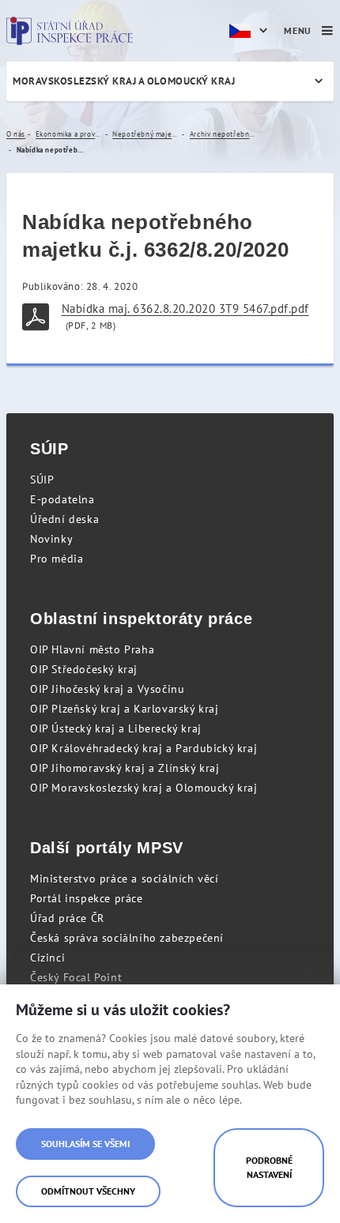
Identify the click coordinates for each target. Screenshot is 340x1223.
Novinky (51, 539)
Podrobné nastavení (269, 1167)
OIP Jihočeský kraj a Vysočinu (107, 689)
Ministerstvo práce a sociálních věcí (124, 878)
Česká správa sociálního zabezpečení (127, 938)
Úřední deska (64, 519)
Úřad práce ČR (67, 918)
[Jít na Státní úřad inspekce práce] (69, 31)
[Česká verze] (250, 31)
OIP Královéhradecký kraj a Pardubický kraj (143, 748)
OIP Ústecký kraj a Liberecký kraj (116, 728)
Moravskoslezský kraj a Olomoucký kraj (124, 81)
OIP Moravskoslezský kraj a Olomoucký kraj (144, 788)
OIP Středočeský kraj (84, 669)
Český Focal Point (76, 977)
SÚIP (42, 479)
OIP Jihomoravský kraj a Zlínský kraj (125, 768)
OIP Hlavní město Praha (92, 649)
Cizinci (47, 957)
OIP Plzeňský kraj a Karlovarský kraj (124, 709)
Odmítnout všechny (88, 1191)
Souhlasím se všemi (85, 1144)
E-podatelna (62, 499)
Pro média (56, 558)
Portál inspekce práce (86, 898)
